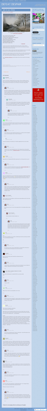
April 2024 (34, 144)
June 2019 (34, 223)
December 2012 (35, 329)
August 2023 (34, 155)
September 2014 (35, 300)
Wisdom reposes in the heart (37, 61)
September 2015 (35, 283)
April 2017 (34, 257)
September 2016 (35, 267)
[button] (36, 16)
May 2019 (34, 224)
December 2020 (35, 199)
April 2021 (34, 194)
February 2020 (35, 213)
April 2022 (34, 177)
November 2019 (35, 216)
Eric (6, 138)
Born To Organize (8, 195)
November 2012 (35, 330)
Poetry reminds (35, 75)
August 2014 (34, 301)
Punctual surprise (35, 74)
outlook (9, 66)
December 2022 (35, 166)
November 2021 (35, 184)
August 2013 (34, 318)
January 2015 (35, 294)
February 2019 (35, 228)
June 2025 (34, 126)
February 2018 (35, 245)
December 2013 (35, 312)
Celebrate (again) (22, 0)
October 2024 (35, 137)
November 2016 (35, 264)
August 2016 (34, 268)
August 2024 (34, 140)
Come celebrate (35, 63)
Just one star (34, 72)
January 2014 (35, 311)
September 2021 (35, 187)
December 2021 (35, 183)
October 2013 (35, 315)
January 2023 (35, 165)
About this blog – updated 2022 (8, 0)
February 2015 (35, 293)
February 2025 (35, 132)
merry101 (6, 253)
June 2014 (34, 304)
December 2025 (35, 118)
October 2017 (35, 250)
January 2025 (35, 133)
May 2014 (34, 305)
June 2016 (34, 271)
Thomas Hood (23, 43)
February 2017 (35, 260)
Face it (34, 67)
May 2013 (34, 322)
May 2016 (34, 272)
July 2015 (34, 286)
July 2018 (34, 238)
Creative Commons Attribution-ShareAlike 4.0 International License (37, 53)
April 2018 (34, 242)
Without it (34, 64)
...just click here (35, 32)
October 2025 (35, 121)
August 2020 (34, 205)
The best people (35, 79)
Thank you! (16, 0)
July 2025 (34, 125)
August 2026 (34, 107)
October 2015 (35, 282)
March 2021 (34, 195)
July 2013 (34, 319)
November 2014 (35, 297)
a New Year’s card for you (8, 57)
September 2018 (35, 235)
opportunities (6, 66)
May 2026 (34, 111)
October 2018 (35, 234)
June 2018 (34, 239)
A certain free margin (36, 78)
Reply (5, 96)
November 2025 (35, 119)
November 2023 (35, 151)
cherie (6, 119)
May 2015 (34, 289)
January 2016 (35, 278)
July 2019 (34, 221)
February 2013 (35, 326)
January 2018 (35, 246)
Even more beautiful (35, 68)
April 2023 (34, 161)
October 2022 (35, 169)
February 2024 (35, 147)
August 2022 (34, 172)
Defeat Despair (11, 4)
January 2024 (35, 148)
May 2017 (34, 256)
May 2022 (34, 176)
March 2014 (34, 308)
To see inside (35, 71)
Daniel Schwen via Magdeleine (17, 33)
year (15, 66)
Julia (8, 87)
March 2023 (34, 162)
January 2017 (35, 261)
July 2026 (34, 108)
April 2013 (34, 323)
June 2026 (34, 110)
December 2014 (35, 296)
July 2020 (34, 206)
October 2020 (35, 202)
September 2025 (35, 122)
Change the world (35, 82)
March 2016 (34, 275)
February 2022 (35, 180)
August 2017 (34, 253)
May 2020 (34, 209)
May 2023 (34, 159)
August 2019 (34, 220)
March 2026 (34, 114)
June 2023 (34, 158)
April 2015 (34, 290)
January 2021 (35, 198)
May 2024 (34, 143)
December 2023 (35, 150)
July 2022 (34, 173)
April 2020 (34, 210)
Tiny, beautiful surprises (36, 60)
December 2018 (35, 231)
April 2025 (34, 129)
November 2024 (35, 136)
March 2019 (34, 227)
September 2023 (35, 154)
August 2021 (34, 188)
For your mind (35, 85)
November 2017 (35, 249)
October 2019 (35, 217)
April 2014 (34, 307)
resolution (13, 66)
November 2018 (35, 232)
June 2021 (34, 191)
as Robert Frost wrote (16, 150)
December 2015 (35, 279)
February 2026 (35, 115)
